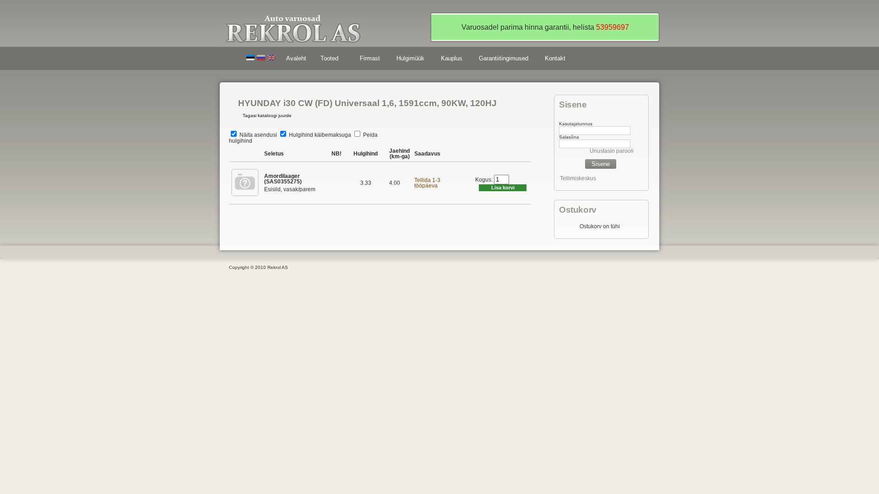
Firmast (370, 58)
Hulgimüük (410, 58)
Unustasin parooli (612, 151)
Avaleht (296, 58)
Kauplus (451, 58)
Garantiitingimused (503, 58)
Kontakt (555, 58)
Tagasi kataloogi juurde (267, 115)
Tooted (326, 59)
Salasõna (569, 137)
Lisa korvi (503, 187)
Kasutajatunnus (575, 123)
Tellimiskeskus (578, 178)
